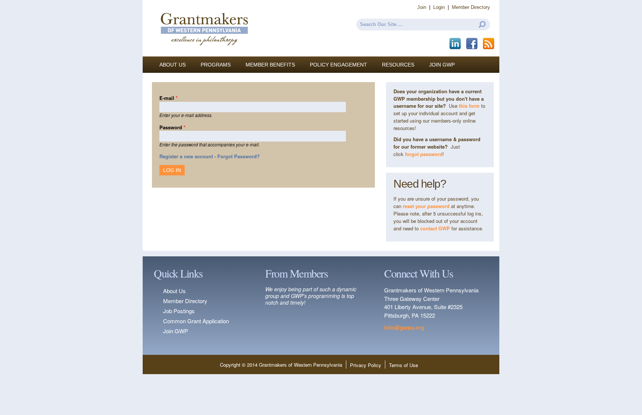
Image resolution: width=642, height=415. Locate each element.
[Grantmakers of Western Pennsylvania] (204, 52)
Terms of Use (403, 365)
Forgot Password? (238, 156)
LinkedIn (455, 44)
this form (469, 105)
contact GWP (435, 228)
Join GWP (442, 65)
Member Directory (471, 7)
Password (172, 127)
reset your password (426, 206)
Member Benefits (270, 65)
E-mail (168, 97)
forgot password (423, 154)
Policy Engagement (338, 65)
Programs (216, 65)
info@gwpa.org (404, 327)
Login (439, 7)
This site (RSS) (489, 44)
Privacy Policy (365, 365)
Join (421, 7)
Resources (398, 65)
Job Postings (179, 311)
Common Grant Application (196, 321)
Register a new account (186, 156)
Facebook (472, 44)
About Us (172, 65)
